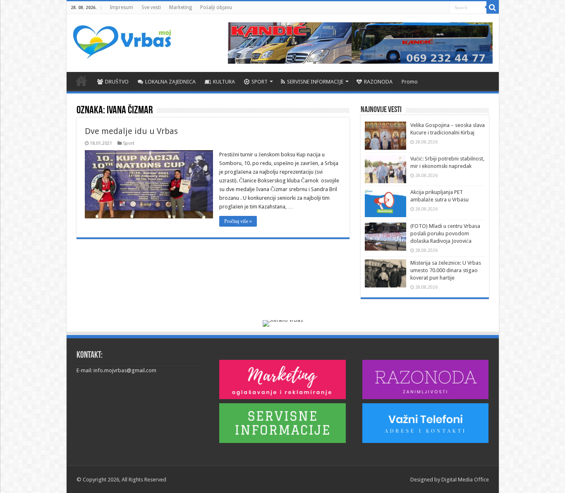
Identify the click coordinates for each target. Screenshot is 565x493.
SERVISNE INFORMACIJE (315, 82)
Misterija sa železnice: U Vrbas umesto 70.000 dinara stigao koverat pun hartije (445, 270)
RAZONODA (378, 82)
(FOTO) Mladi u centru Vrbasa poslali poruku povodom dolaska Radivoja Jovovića (445, 233)
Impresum (121, 7)
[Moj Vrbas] (122, 39)
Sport (128, 143)
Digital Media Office (465, 479)
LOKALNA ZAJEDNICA (170, 82)
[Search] (492, 7)
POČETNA (81, 80)
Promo (410, 82)
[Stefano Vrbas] (283, 323)
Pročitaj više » (238, 221)
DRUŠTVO (117, 82)
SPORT (259, 82)
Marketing (180, 7)
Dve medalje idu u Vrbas (131, 131)
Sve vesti (151, 7)
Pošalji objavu (216, 7)
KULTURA (224, 82)
